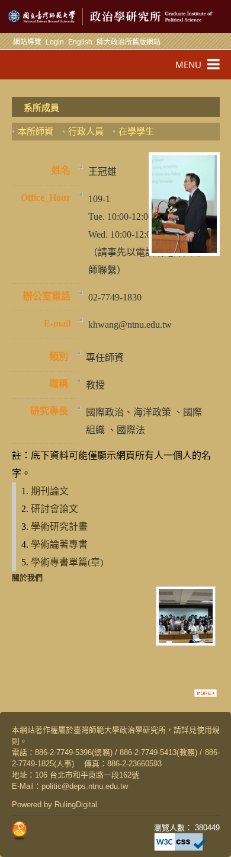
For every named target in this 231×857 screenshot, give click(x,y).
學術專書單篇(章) (67, 562)
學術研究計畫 (59, 527)
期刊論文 (50, 491)
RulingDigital (75, 804)
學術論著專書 (59, 544)
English (80, 42)
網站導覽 (27, 42)
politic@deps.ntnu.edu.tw (84, 786)
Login (55, 42)
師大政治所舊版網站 (129, 42)
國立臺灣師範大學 (29, 16)
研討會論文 (54, 509)
